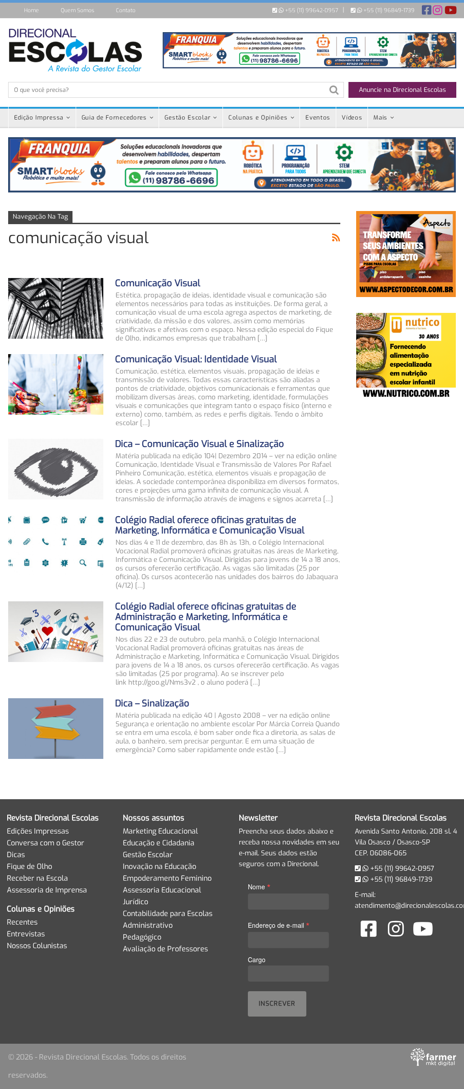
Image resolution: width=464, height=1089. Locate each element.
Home (31, 10)
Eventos (317, 117)
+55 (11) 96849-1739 (388, 10)
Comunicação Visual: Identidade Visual (196, 359)
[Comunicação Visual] (55, 308)
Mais (380, 117)
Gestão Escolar (187, 117)
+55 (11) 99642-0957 (311, 10)
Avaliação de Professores (165, 949)
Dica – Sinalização (152, 703)
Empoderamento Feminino (167, 878)
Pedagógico (142, 937)
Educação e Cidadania (158, 843)
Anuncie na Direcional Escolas (402, 90)
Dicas (16, 854)
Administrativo (148, 925)
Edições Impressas (38, 831)
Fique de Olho (29, 866)
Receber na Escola (37, 878)
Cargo (257, 959)
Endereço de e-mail (278, 925)
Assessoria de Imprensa (47, 890)
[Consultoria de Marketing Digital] (433, 1056)
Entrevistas (26, 934)
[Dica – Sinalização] (55, 728)
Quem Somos (77, 10)
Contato (125, 10)
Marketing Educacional (160, 831)
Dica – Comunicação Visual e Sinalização (199, 444)
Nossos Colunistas (37, 945)
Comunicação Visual (157, 283)
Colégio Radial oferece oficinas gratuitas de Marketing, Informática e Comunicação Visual (209, 525)
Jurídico (135, 902)
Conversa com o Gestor (45, 843)
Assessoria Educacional (162, 890)
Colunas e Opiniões (258, 117)
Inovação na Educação (159, 866)
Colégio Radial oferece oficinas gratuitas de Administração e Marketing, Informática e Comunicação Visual (205, 616)
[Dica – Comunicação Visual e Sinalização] (55, 469)
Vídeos (352, 117)
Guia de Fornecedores (114, 117)
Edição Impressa (39, 117)
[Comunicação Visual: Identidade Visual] (55, 384)
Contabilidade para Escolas (168, 913)
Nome (259, 886)
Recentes (22, 922)
